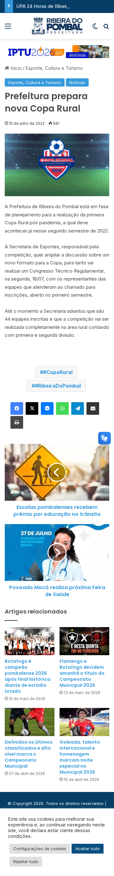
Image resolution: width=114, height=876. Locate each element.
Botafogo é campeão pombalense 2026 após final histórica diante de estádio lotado (27, 676)
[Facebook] (16, 408)
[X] (32, 408)
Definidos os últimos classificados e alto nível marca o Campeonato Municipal (29, 754)
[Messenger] (47, 408)
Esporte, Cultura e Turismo (54, 68)
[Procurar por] (106, 28)
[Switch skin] (95, 28)
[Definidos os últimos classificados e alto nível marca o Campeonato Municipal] (29, 722)
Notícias (77, 82)
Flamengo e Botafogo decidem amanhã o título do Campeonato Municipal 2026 (82, 673)
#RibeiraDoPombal (58, 386)
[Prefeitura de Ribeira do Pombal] (57, 25)
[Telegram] (77, 408)
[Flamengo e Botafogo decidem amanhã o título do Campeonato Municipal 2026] (84, 641)
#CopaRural (58, 372)
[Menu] (8, 28)
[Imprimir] (16, 422)
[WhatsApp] (62, 408)
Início (15, 68)
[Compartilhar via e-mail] (92, 408)
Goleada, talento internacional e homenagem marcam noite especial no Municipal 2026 (80, 757)
